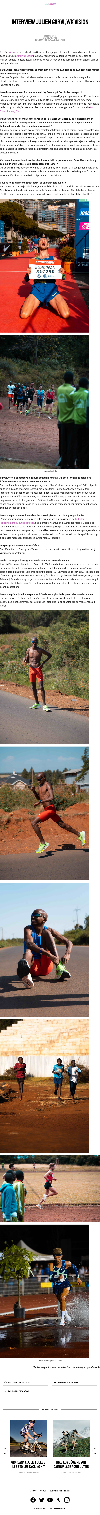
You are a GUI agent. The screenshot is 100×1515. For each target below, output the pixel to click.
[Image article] (28, 1438)
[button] (25, 1382)
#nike (63, 40)
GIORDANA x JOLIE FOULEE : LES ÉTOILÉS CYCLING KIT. (28, 1464)
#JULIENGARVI (55, 40)
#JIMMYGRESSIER (43, 40)
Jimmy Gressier (24, 56)
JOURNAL (22, 1472)
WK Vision (14, 52)
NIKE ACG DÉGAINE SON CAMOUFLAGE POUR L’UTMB (71, 1464)
